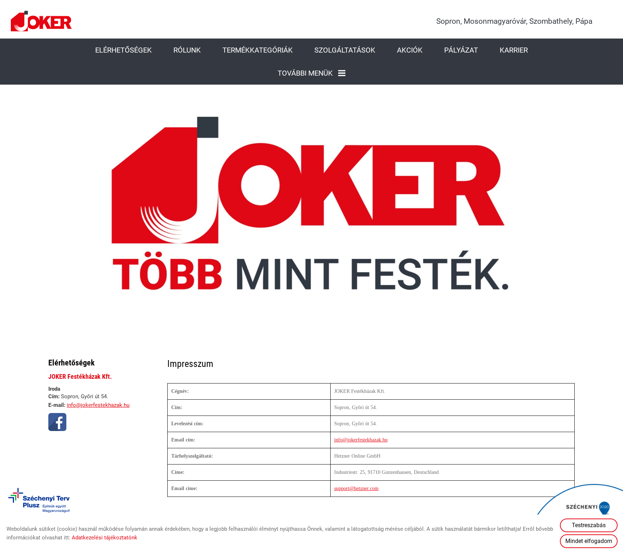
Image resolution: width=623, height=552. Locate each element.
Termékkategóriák (257, 50)
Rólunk (187, 50)
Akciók (410, 50)
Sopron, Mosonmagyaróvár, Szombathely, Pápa (514, 21)
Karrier (514, 50)
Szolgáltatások (344, 50)
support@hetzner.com (356, 488)
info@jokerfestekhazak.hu (98, 405)
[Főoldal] (41, 21)
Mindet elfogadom (588, 541)
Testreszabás (589, 525)
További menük (305, 73)
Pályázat (461, 50)
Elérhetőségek (123, 50)
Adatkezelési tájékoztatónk (104, 537)
